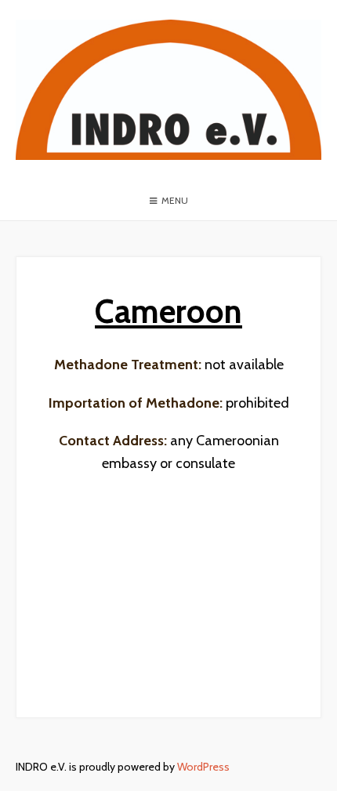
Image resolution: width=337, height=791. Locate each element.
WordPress (203, 767)
